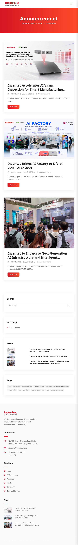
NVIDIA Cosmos (39, 386)
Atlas (9, 386)
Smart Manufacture (57, 390)
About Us (10, 479)
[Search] (68, 305)
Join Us (9, 483)
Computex (16, 386)
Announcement (44, 94)
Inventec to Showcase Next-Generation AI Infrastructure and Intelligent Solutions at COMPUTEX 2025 (37, 255)
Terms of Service (13, 491)
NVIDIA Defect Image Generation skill (57, 386)
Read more (13, 107)
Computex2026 (27, 386)
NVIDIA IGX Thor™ (24, 390)
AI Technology (12, 475)
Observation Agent (38, 390)
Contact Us (11, 487)
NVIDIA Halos (12, 390)
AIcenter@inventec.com (18, 448)
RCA (47, 390)
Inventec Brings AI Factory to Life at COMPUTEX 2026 (35, 166)
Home (9, 471)
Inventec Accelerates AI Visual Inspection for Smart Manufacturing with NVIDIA (35, 87)
